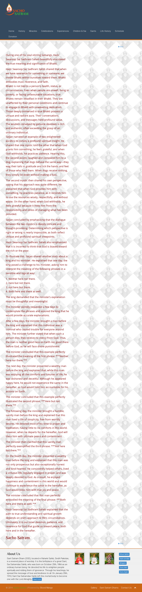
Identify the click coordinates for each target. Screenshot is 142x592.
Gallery (94, 587)
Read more (37, 579)
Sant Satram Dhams (109, 587)
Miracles (33, 31)
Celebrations (47, 31)
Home (11, 31)
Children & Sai (79, 31)
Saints (93, 31)
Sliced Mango (46, 587)
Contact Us (126, 587)
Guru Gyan (124, 572)
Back (121, 47)
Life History (105, 31)
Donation (13, 36)
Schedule (119, 31)
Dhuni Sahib (124, 554)
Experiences (63, 31)
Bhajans (123, 563)
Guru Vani (123, 568)
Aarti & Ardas (124, 559)
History (21, 31)
